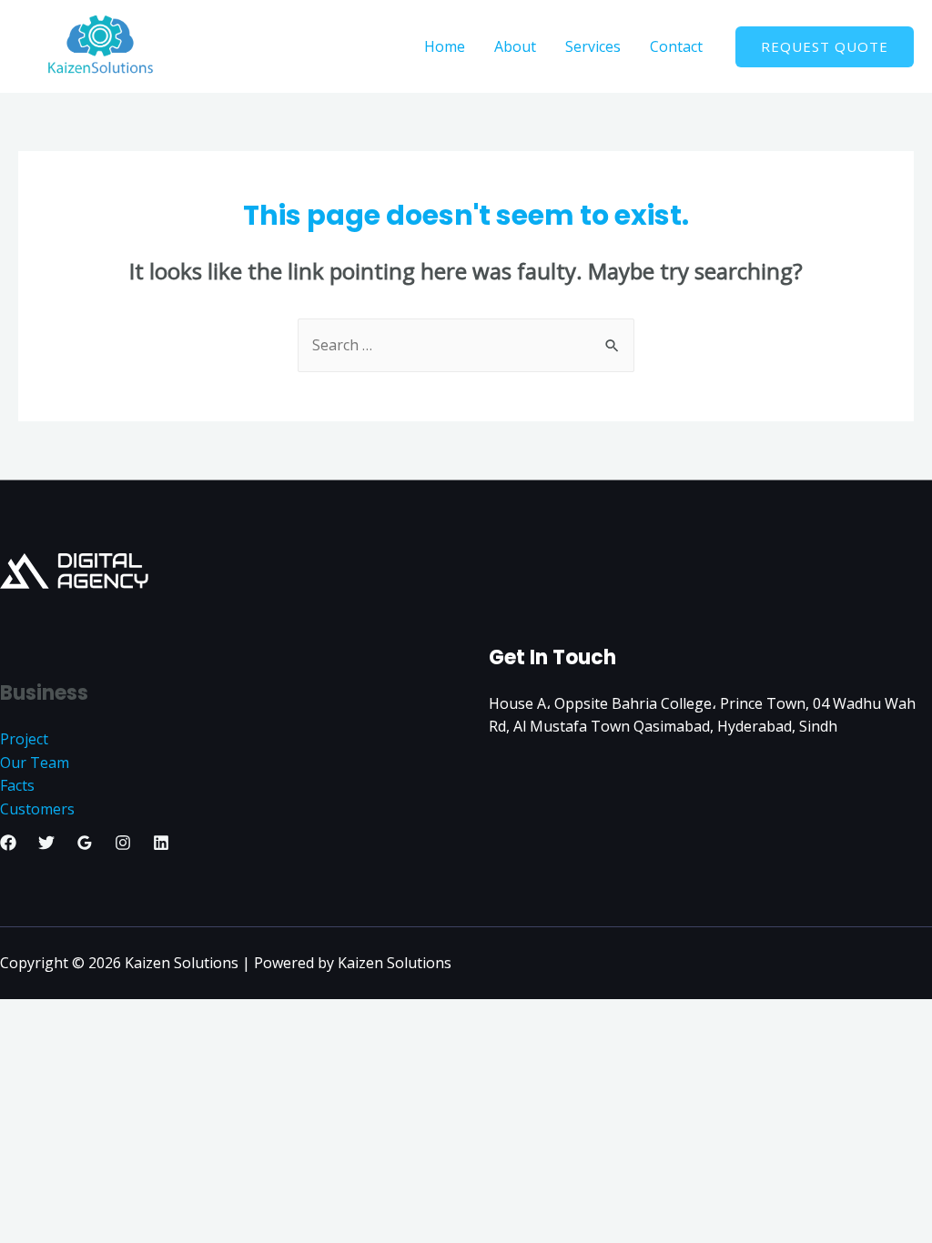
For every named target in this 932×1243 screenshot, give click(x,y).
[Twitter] (46, 842)
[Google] (84, 842)
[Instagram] (123, 842)
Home (444, 46)
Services (593, 46)
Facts (17, 785)
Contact (676, 46)
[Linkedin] (161, 842)
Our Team (34, 763)
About (515, 46)
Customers (37, 809)
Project (24, 739)
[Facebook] (8, 842)
